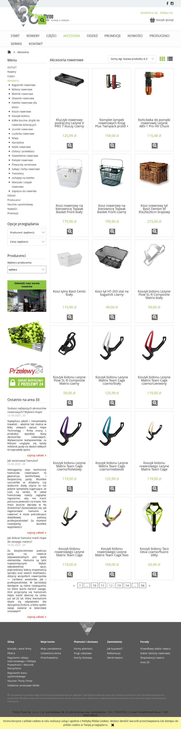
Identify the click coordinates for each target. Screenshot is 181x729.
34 (142, 585)
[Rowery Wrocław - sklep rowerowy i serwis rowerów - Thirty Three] (10, 52)
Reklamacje (114, 653)
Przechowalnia (49, 657)
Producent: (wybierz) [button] (22, 232)
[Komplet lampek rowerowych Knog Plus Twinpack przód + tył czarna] (112, 93)
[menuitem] (15, 36)
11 (102, 585)
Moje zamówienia (51, 648)
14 (127, 585)
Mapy (15, 138)
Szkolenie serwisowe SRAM (23, 685)
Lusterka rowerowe (23, 133)
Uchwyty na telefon (23, 178)
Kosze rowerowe (21, 111)
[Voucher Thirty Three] (26, 336)
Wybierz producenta (19, 262)
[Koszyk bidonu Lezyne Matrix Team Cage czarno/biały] (112, 350)
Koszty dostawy (83, 657)
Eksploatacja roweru (152, 657)
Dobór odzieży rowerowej (155, 653)
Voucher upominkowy (20, 204)
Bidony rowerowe (22, 89)
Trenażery (18, 173)
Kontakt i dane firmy (19, 648)
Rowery (11, 71)
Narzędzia (18, 142)
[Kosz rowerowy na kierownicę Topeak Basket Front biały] (69, 179)
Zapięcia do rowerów (24, 191)
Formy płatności (83, 648)
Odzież (11, 195)
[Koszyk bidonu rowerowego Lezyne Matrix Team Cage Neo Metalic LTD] (112, 522)
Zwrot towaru (115, 657)
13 (119, 585)
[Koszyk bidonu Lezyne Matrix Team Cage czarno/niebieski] (112, 436)
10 (94, 585)
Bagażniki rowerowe (24, 85)
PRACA (11, 653)
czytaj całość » (36, 455)
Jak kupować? (115, 648)
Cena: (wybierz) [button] (19, 241)
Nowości (12, 208)
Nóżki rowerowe (21, 147)
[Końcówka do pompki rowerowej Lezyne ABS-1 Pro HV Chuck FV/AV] (154, 93)
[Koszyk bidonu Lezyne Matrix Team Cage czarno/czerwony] (154, 350)
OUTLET (12, 67)
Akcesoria (13, 80)
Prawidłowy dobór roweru (155, 648)
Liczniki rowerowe (22, 129)
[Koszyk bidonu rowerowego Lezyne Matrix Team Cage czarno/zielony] (69, 522)
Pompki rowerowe (22, 160)
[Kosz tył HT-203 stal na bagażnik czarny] (112, 264)
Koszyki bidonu (21, 116)
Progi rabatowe (83, 653)
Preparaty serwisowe (24, 164)
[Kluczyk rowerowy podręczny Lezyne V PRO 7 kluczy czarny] (69, 93)
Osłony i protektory (23, 151)
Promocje (12, 213)
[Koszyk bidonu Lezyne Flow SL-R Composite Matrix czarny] (69, 350)
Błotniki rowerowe (22, 94)
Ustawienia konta (51, 653)
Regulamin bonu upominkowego (17, 674)
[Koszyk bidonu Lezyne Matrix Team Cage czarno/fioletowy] (69, 436)
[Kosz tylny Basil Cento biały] (69, 264)
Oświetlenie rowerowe (25, 155)
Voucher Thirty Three (19, 680)
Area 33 (144, 662)
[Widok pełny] (170, 58)
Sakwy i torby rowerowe (26, 169)
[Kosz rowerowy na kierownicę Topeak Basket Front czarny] (112, 179)
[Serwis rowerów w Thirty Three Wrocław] (26, 300)
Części (11, 76)
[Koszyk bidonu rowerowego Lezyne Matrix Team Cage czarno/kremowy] (154, 436)
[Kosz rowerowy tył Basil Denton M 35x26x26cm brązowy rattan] (154, 179)
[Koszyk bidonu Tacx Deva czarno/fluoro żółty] (154, 522)
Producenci (14, 200)
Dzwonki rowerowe (23, 98)
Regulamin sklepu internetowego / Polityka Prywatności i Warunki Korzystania (21, 663)
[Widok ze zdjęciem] (162, 58)
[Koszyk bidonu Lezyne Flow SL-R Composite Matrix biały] (154, 264)
